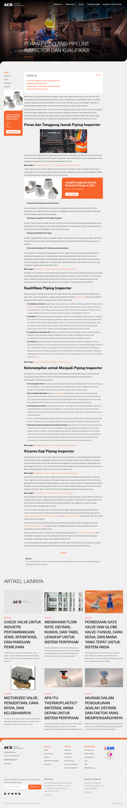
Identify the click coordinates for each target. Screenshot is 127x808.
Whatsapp (7, 83)
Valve (46, 750)
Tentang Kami (93, 4)
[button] (58, 4)
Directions (47, 795)
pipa (26, 516)
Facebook (7, 76)
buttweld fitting (44, 516)
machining (40, 526)
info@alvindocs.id (10, 752)
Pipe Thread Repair (70, 764)
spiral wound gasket (72, 516)
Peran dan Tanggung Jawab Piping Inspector (43, 81)
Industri (32, 39)
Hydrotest (67, 750)
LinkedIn (7, 87)
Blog (81, 4)
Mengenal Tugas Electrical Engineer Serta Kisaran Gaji (55, 445)
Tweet (6, 79)
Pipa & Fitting (48, 754)
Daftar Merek (89, 754)
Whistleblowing (89, 768)
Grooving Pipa (69, 761)
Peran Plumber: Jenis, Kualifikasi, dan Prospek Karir (53, 493)
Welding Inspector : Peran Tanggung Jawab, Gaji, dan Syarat (57, 165)
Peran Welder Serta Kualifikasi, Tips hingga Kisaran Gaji (55, 269)
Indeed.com (31, 307)
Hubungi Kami (89, 757)
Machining (67, 754)
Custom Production (70, 768)
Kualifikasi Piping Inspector (36, 83)
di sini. (37, 357)
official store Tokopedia (86, 533)
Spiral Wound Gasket (51, 761)
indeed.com (80, 297)
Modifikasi (67, 757)
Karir (86, 764)
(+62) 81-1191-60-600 (11, 756)
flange (35, 516)
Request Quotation (112, 4)
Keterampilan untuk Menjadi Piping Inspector (43, 86)
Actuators (47, 764)
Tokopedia (7, 763)
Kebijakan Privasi (117, 803)
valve (30, 516)
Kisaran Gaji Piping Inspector (37, 89)
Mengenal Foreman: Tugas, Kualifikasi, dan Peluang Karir (56, 473)
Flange (46, 757)
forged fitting (55, 516)
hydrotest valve (30, 526)
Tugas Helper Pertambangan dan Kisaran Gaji (52, 362)
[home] (14, 4)
